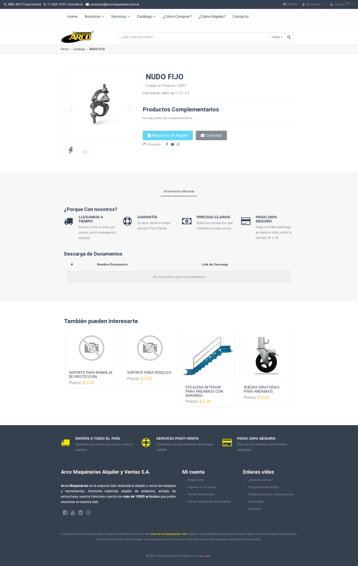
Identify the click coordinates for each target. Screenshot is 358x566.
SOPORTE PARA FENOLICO (149, 372)
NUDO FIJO (97, 49)
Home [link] (73, 16)
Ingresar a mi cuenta (202, 487)
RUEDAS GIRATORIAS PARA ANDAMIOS (261, 389)
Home (65, 49)
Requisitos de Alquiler (170, 135)
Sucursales (256, 501)
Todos (275, 37)
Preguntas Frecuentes (263, 487)
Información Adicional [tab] (179, 191)
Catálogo (144, 16)
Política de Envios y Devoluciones (271, 494)
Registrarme (196, 480)
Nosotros (92, 16)
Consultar (214, 135)
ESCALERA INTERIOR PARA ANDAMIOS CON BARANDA (204, 391)
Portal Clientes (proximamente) (209, 501)
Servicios (118, 16)
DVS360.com (188, 556)
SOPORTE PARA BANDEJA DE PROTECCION (90, 374)
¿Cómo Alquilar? (212, 16)
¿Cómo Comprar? (177, 16)
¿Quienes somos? (260, 480)
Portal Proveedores (201, 494)
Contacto (240, 16)
